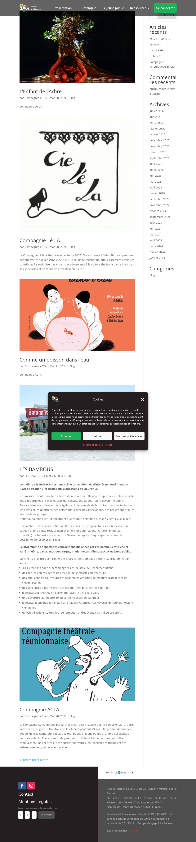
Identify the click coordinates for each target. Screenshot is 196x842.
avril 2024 (155, 240)
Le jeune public (113, 8)
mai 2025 (155, 181)
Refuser (98, 436)
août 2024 (155, 222)
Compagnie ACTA (36, 366)
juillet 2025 (156, 169)
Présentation (63, 8)
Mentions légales (35, 802)
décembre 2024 (159, 199)
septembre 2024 (159, 217)
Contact (26, 794)
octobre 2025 (157, 152)
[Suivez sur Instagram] (31, 785)
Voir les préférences (129, 436)
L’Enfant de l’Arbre (41, 91)
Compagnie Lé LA (40, 240)
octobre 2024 (157, 211)
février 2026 (157, 128)
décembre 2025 (159, 140)
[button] (143, 399)
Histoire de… (157, 50)
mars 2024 (156, 246)
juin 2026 (155, 117)
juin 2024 (155, 228)
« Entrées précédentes (34, 760)
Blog (72, 98)
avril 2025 (155, 187)
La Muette (155, 56)
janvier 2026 (157, 134)
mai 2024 (155, 234)
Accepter (66, 436)
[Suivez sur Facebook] (22, 785)
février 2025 (157, 193)
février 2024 (157, 252)
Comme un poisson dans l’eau (54, 359)
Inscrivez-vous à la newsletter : (38, 808)
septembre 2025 (159, 158)
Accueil (108, 444)
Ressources (138, 8)
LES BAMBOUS (36, 469)
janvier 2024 (157, 258)
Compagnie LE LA (36, 98)
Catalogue (89, 8)
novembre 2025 (159, 146)
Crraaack (155, 44)
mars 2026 (156, 123)
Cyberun (133, 830)
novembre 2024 (159, 205)
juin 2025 (155, 175)
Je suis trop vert (159, 38)
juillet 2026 (156, 111)
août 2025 (155, 164)
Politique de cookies (92, 444)
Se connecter (165, 8)
